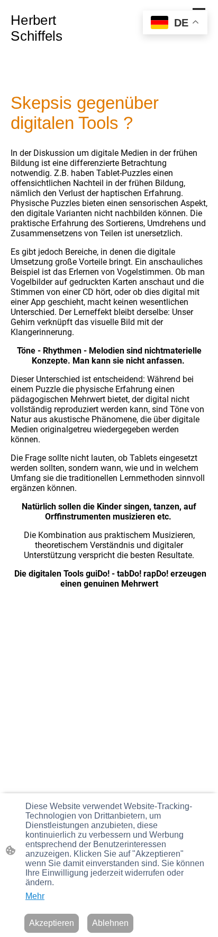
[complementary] (175, 23)
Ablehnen (110, 923)
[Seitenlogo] (59, 49)
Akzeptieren (51, 923)
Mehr (34, 896)
